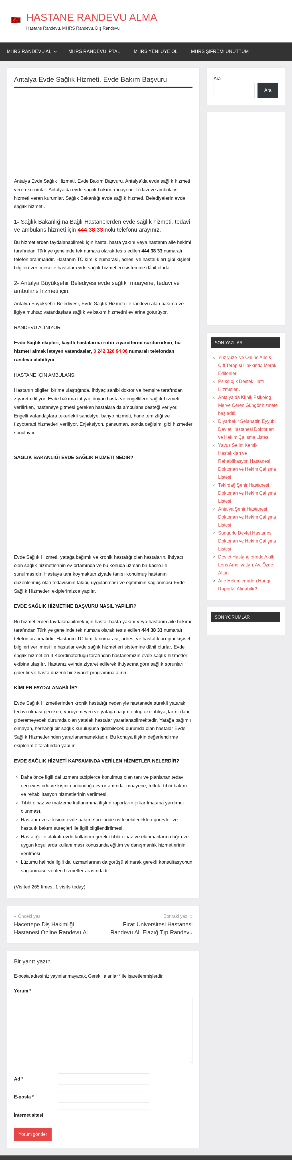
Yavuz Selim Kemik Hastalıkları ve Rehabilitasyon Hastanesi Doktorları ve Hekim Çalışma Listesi (247, 461)
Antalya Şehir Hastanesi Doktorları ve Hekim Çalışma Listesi (247, 517)
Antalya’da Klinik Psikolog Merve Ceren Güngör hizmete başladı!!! (248, 405)
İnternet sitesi (28, 1115)
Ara (217, 78)
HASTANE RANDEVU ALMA (91, 17)
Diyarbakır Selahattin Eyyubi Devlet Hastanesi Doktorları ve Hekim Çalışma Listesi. (247, 429)
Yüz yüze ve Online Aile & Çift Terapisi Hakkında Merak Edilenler (247, 365)
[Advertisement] (103, 132)
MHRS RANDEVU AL (29, 51)
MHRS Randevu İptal (94, 51)
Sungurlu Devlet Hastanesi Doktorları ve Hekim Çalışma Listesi (247, 541)
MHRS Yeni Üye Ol (155, 51)
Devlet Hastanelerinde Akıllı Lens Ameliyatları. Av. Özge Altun (246, 564)
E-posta (24, 1096)
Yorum (22, 990)
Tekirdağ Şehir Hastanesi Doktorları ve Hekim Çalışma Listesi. (247, 493)
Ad (18, 1079)
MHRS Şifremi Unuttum (220, 51)
